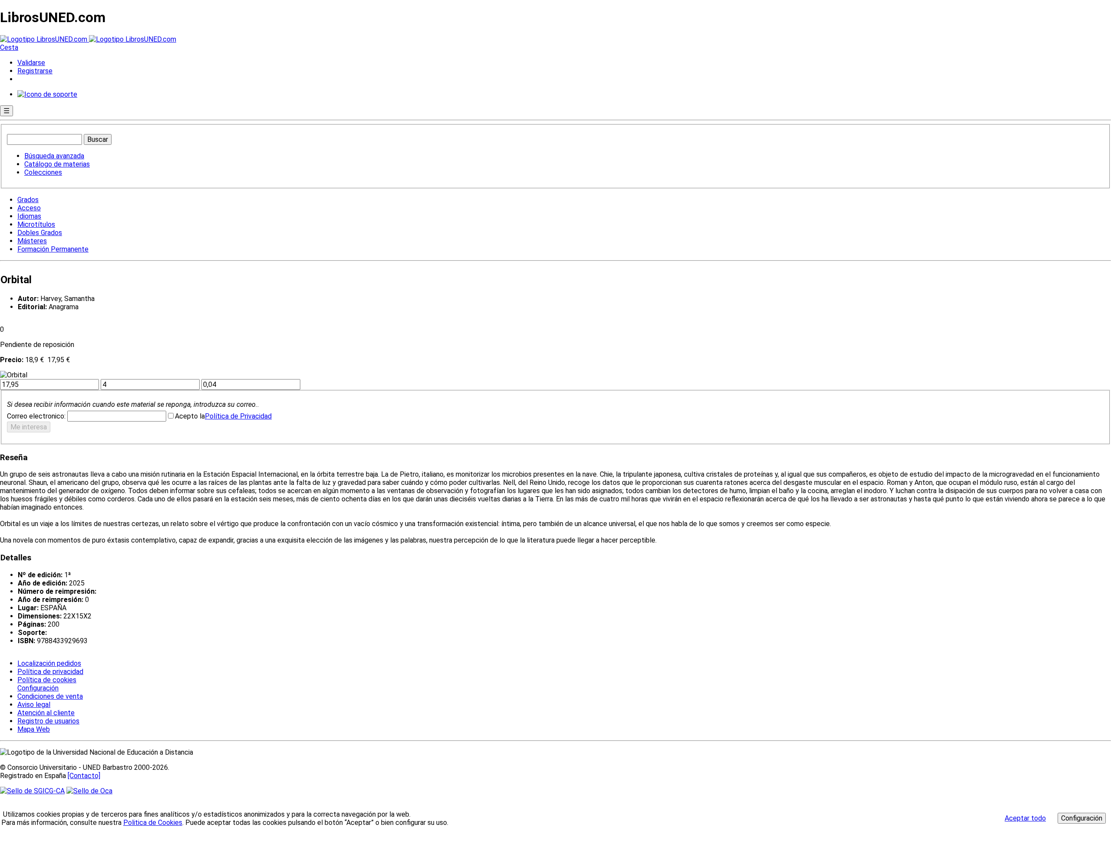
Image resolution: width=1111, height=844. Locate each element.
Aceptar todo (1025, 818)
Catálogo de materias (57, 164)
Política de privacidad (50, 671)
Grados (28, 200)
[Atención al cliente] (47, 94)
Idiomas (29, 216)
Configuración (37, 688)
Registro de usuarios (48, 721)
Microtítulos (36, 224)
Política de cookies (46, 680)
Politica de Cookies (152, 822)
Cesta (9, 47)
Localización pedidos (49, 663)
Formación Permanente (53, 249)
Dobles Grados (39, 233)
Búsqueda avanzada (54, 156)
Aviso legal (33, 704)
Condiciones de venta (50, 696)
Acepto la (190, 416)
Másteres (32, 241)
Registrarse (35, 71)
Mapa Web (33, 729)
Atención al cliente (46, 713)
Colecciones (43, 172)
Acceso (29, 208)
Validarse (31, 63)
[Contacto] (84, 776)
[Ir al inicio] (88, 39)
